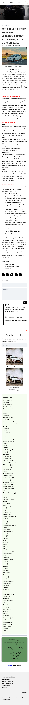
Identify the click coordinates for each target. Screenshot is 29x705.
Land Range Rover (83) (9, 559)
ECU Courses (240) (8, 465)
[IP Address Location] (26, 330)
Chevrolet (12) (6, 432)
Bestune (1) (6, 415)
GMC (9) (5, 508)
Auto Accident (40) (8, 406)
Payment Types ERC (8, 681)
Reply (6, 314)
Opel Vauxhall (16, 45)
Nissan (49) (6, 585)
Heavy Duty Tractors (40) (10, 516)
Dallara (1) (5, 447)
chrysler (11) (6, 434)
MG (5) (5, 579)
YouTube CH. (14, 658)
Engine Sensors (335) (8, 482)
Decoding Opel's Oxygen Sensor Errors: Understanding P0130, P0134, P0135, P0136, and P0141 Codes (14, 35)
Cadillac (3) (6, 428)
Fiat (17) (5, 497)
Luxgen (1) (5, 566)
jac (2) (4, 540)
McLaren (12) (6, 572)
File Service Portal (7, 45)
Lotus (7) (5, 564)
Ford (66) (5, 501)
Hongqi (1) (5, 523)
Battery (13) (6, 411)
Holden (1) (5, 518)
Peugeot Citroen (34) (8, 594)
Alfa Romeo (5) (7, 402)
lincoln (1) (5, 562)
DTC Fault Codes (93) (8, 460)
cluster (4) (5, 437)
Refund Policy (6, 685)
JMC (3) (5, 549)
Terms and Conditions (8, 677)
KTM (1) (5, 555)
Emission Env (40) (7, 480)
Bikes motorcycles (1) (8, 417)
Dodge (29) (6, 454)
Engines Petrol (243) (8, 488)
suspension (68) (7, 609)
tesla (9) (5, 613)
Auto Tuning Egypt (14, 390)
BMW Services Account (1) (10, 424)
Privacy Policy (6, 679)
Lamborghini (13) (7, 557)
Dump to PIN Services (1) (9, 462)
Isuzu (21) (5, 536)
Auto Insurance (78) (8, 409)
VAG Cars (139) (7, 626)
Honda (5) (5, 521)
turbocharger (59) (7, 624)
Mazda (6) (6, 570)
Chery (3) (5, 430)
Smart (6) (5, 605)
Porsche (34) (6, 596)
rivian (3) (5, 602)
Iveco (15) (5, 538)
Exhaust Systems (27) (9, 490)
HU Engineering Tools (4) (9, 525)
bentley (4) (6, 413)
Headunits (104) (7, 514)
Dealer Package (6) (8, 450)
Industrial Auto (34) (8, 531)
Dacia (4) (5, 445)
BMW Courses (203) (8, 422)
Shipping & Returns (7, 683)
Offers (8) (5, 587)
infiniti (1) (5, 534)
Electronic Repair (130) (9, 475)
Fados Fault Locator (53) (9, 493)
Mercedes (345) (7, 574)
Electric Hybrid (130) (8, 473)
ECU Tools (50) (7, 469)
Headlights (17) (7, 512)
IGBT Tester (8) (7, 529)
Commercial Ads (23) (8, 439)
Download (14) (7, 458)
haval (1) (5, 510)
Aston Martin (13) (7, 404)
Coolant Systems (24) (9, 441)
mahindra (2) (6, 568)
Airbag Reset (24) (7, 400)
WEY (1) (5, 630)
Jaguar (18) (5, 542)
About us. (4, 688)
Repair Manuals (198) (8, 600)
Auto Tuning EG (14, 656)
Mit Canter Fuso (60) (8, 581)
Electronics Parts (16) (8, 478)
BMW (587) (6, 419)
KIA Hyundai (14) (7, 553)
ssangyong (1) (6, 607)
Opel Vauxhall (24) (8, 590)
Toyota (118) (6, 615)
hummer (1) (6, 527)
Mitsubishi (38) (7, 583)
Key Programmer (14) (8, 551)
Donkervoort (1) (7, 456)
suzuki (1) (5, 611)
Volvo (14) (5, 628)
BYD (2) (5, 426)
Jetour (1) (5, 546)
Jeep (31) (5, 544)
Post (25, 302)
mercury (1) (6, 577)
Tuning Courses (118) (8, 622)
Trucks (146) (6, 620)
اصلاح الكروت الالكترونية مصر (14, 653)
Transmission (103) (8, 618)
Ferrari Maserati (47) (8, 495)
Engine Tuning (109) (8, 484)
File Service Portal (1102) (9, 499)
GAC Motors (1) (7, 506)
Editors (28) (6, 471)
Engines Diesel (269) (8, 486)
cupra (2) (5, 443)
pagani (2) (5, 592)
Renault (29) (6, 598)
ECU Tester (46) (7, 467)
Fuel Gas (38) (6, 503)
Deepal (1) (5, 452)
